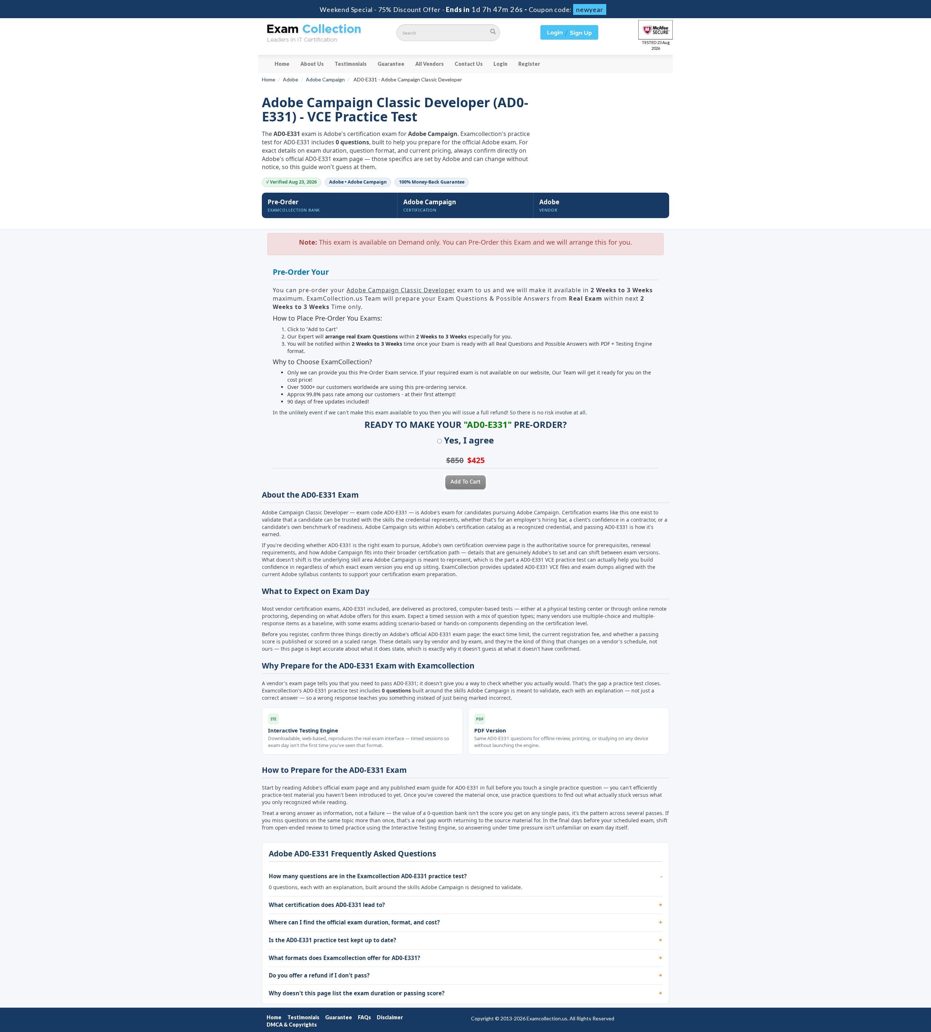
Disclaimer (390, 1017)
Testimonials (351, 64)
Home (282, 64)
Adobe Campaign (325, 79)
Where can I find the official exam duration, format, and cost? (354, 922)
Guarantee (390, 64)
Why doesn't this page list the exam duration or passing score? (356, 993)
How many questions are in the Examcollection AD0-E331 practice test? (368, 876)
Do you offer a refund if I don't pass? (319, 975)
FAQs (364, 1017)
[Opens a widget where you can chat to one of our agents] (904, 1019)
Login (500, 64)
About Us (312, 64)
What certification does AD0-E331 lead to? (327, 904)
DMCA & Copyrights (292, 1024)
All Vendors (429, 64)
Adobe (290, 79)
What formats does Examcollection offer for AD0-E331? (344, 957)
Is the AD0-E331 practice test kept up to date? (332, 940)
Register (529, 64)
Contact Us (469, 64)
